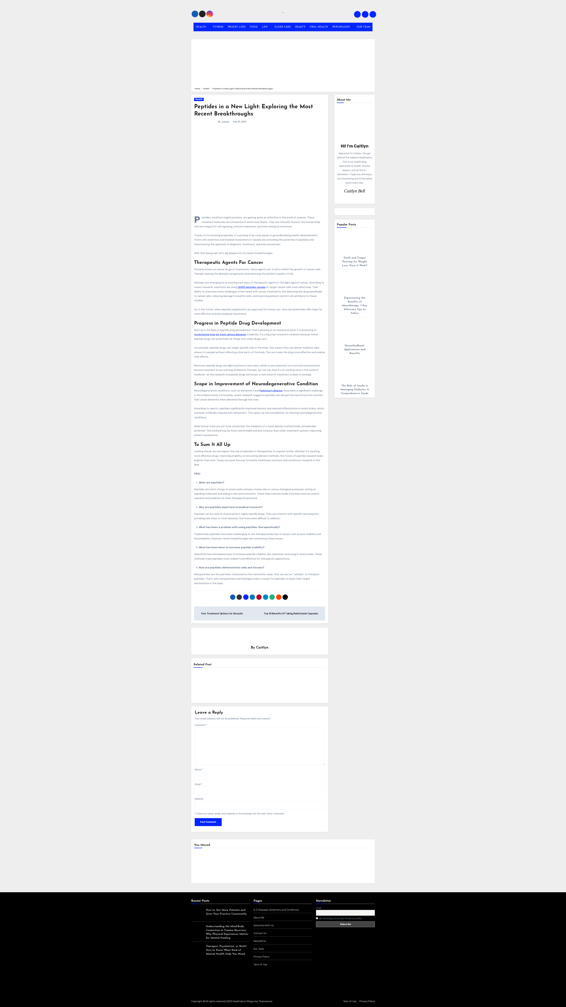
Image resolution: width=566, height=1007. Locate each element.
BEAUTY (300, 27)
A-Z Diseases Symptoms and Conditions (276, 909)
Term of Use (260, 964)
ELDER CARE (283, 27)
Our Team (259, 948)
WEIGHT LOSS (237, 27)
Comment (201, 725)
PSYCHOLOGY (341, 27)
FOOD (254, 27)
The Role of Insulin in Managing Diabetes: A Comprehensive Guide (354, 390)
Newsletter (260, 941)
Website (199, 798)
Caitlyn (225, 122)
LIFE (265, 27)
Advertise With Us (264, 925)
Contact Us (260, 933)
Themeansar (265, 1001)
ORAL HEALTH (319, 27)
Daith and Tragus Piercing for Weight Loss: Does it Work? (354, 262)
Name (199, 769)
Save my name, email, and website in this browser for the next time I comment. (241, 813)
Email (198, 784)
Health (199, 99)
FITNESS (218, 27)
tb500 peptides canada (251, 287)
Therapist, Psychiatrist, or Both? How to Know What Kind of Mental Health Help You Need (226, 950)
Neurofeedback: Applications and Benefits (354, 349)
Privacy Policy (261, 956)
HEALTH (201, 27)
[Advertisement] (283, 62)
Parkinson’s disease (271, 390)
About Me (259, 917)
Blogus (251, 1001)
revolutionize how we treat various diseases (220, 334)
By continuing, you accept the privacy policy (340, 918)
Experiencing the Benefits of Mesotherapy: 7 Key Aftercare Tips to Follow (354, 306)
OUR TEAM (363, 27)
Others (248, 866)
